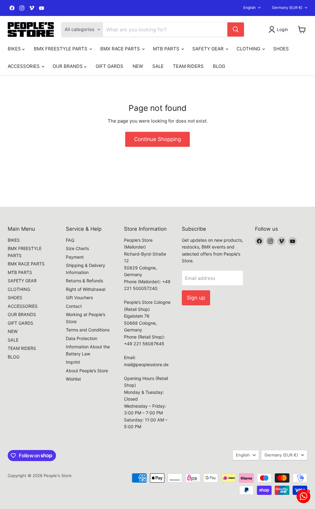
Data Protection (81, 338)
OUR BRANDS (68, 66)
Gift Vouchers (79, 297)
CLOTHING (249, 49)
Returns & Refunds (84, 280)
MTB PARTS (167, 49)
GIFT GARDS (109, 66)
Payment (75, 257)
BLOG (219, 66)
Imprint (73, 362)
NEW (138, 66)
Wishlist (73, 379)
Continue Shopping (157, 139)
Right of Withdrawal (85, 289)
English (249, 7)
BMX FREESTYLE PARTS (61, 49)
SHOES (281, 49)
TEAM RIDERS (188, 66)
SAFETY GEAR (208, 49)
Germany (287, 7)
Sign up (196, 298)
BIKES (15, 49)
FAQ (70, 240)
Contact (74, 306)
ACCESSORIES (24, 66)
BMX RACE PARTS (120, 49)
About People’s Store (87, 370)
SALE (158, 66)
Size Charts (77, 248)
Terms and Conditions (88, 329)
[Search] (235, 29)
